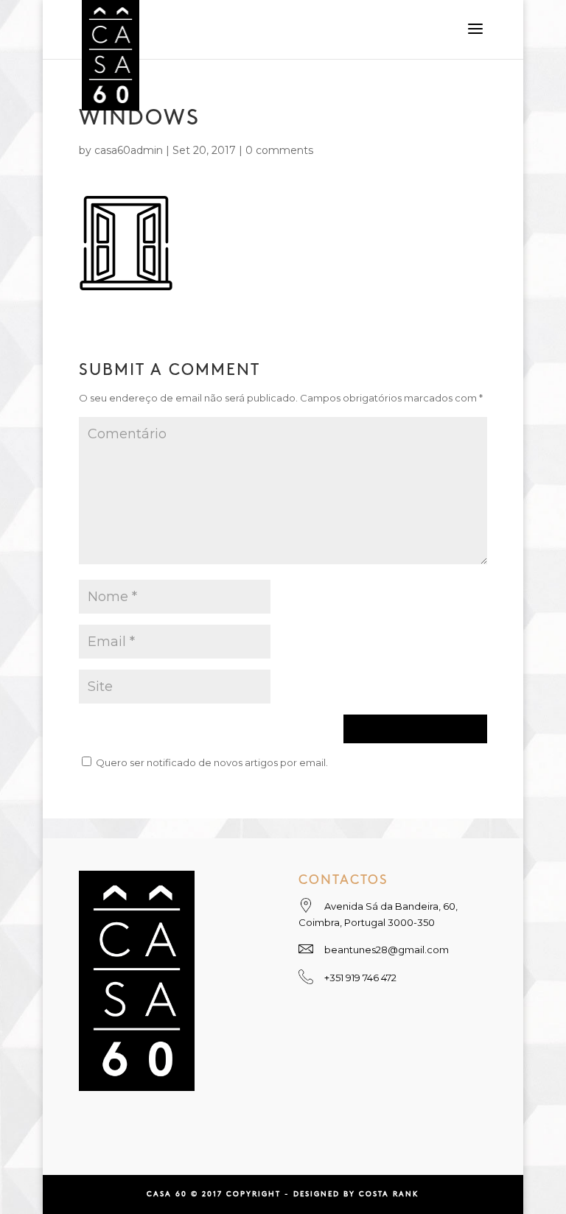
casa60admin (128, 150)
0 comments (279, 150)
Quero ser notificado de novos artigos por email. (212, 762)
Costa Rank (389, 1194)
